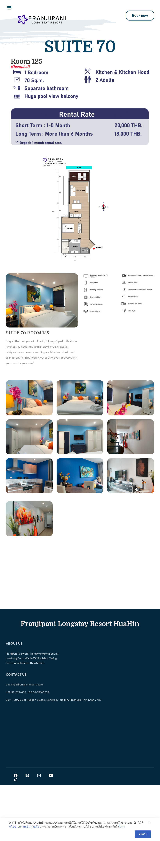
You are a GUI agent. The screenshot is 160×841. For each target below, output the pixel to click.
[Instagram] (39, 775)
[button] (140, 16)
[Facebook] (16, 775)
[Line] (27, 775)
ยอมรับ (143, 834)
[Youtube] (51, 775)
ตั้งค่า (121, 826)
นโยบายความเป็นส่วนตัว (24, 826)
